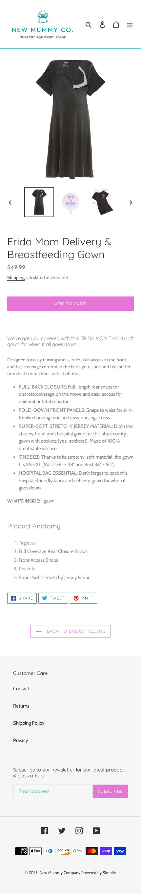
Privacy (20, 740)
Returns (21, 706)
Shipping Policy (29, 723)
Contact (21, 689)
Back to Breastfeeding (75, 631)
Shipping (16, 277)
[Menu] (130, 24)
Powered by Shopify (98, 872)
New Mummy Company (60, 872)
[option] (39, 202)
